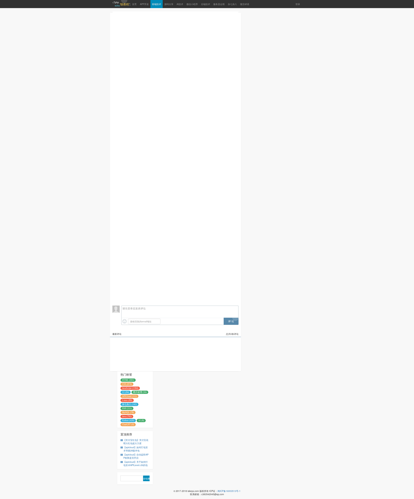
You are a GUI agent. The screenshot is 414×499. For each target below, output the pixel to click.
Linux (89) (127, 400)
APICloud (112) (129, 396)
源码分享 (168, 4)
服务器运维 (219, 4)
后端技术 (205, 4)
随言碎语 (244, 4)
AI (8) (141, 420)
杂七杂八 (232, 4)
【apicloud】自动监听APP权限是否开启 (135, 456)
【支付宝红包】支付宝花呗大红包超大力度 (135, 441)
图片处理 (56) (140, 392)
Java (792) (127, 416)
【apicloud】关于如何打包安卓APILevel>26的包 (135, 463)
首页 (134, 4)
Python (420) (128, 420)
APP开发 (144, 4)
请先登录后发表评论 (134, 308)
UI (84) (125, 392)
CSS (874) (127, 384)
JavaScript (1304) (130, 388)
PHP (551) (127, 408)
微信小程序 (192, 4)
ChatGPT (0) (128, 424)
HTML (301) (128, 380)
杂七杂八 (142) (129, 404)
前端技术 (156, 4)
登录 (297, 4)
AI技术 (180, 4)
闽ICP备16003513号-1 (229, 491)
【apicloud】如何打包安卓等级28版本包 (135, 449)
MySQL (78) (128, 412)
